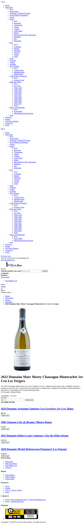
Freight (7, 488)
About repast (9, 479)
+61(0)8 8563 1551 (17, 502)
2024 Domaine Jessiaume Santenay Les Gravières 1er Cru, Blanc (37, 408)
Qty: (2, 400)
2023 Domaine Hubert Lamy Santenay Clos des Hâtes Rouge (35, 435)
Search (3, 286)
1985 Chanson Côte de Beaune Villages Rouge (26, 422)
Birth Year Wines (11, 464)
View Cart (5, 256)
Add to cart (29, 400)
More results (5, 277)
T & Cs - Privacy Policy (13, 490)
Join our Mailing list (8, 260)
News (7, 492)
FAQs (7, 486)
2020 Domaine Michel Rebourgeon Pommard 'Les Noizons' (34, 449)
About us (8, 468)
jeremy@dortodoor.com (18, 500)
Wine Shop (9, 462)
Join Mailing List (11, 281)
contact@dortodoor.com (37, 500)
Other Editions (10, 477)
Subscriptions (10, 475)
